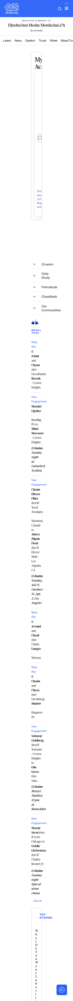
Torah (42, 41)
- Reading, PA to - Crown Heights (36, 424)
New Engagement (36, 399)
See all (38, 901)
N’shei (53, 41)
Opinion (30, 41)
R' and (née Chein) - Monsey (36, 640)
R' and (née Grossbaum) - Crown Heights (36, 369)
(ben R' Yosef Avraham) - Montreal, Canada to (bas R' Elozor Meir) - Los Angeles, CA (36, 529)
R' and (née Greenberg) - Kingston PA (36, 697)
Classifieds (36, 296)
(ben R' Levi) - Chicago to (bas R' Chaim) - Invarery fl (38, 846)
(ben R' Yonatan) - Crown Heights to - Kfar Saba (36, 758)
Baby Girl (34, 615)
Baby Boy (34, 345)
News (18, 41)
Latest (7, 41)
